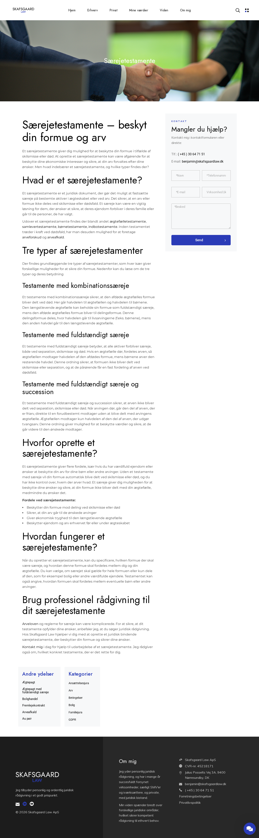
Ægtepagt (28, 682)
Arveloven (30, 624)
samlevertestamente (39, 227)
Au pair (27, 718)
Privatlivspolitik (190, 802)
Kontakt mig (32, 647)
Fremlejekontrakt (33, 705)
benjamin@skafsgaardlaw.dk (202, 161)
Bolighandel (30, 699)
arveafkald (55, 237)
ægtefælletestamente (127, 221)
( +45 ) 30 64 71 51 (191, 154)
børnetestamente (72, 227)
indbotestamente (102, 227)
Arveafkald (29, 712)
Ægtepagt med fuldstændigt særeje (35, 690)
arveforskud (31, 237)
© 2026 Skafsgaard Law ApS (37, 812)
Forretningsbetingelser (195, 796)
